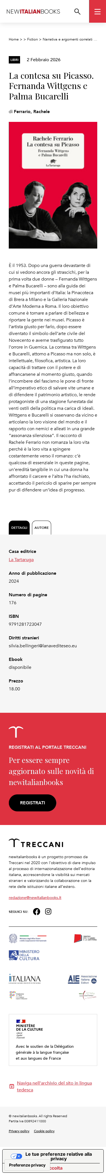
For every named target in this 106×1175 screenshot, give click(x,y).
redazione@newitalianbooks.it (35, 897)
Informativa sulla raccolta (34, 1168)
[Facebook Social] (36, 911)
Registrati (32, 802)
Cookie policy (44, 1130)
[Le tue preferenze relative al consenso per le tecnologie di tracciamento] (27, 1165)
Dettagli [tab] (19, 527)
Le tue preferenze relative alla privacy (58, 1156)
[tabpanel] (53, 620)
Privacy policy (19, 1130)
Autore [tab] (41, 527)
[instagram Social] (48, 911)
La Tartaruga (21, 559)
